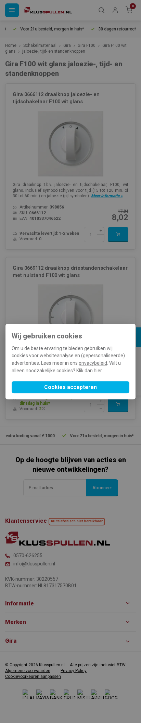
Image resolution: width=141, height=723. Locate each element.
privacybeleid (93, 363)
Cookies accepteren (70, 387)
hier (98, 370)
